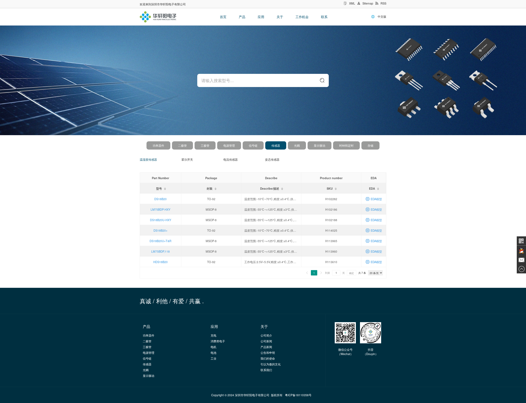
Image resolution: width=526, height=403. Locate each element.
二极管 (182, 145)
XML (352, 3)
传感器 (275, 145)
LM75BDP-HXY (160, 209)
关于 (280, 16)
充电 (213, 335)
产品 (242, 16)
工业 (213, 358)
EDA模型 (376, 199)
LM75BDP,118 (160, 251)
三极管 (205, 145)
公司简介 (266, 335)
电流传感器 (230, 159)
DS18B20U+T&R (160, 241)
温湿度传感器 (148, 159)
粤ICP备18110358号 (298, 395)
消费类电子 (218, 341)
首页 (223, 16)
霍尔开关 (187, 159)
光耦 (297, 145)
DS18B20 (160, 199)
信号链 (253, 145)
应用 (261, 16)
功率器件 (158, 145)
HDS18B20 (160, 262)
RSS (383, 3)
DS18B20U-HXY (160, 220)
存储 (370, 145)
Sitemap (367, 3)
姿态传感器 (272, 159)
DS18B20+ (160, 230)
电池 (213, 353)
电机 (213, 347)
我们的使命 (268, 358)
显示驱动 (319, 145)
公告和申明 (268, 353)
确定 (351, 273)
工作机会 (302, 16)
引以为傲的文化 (271, 364)
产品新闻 (266, 347)
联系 (324, 16)
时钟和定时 (346, 145)
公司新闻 (266, 341)
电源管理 (229, 145)
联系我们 (266, 370)
